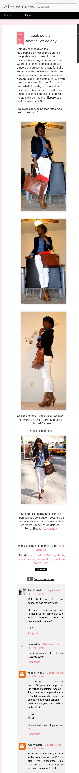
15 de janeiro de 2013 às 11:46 (43, 646)
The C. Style (35, 590)
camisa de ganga (47, 559)
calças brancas (26, 559)
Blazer (60, 555)
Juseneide (34, 644)
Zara (46, 563)
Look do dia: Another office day (41, 38)
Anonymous (35, 744)
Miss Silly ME (36, 672)
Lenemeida (50, 528)
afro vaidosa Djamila (42, 555)
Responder (34, 633)
